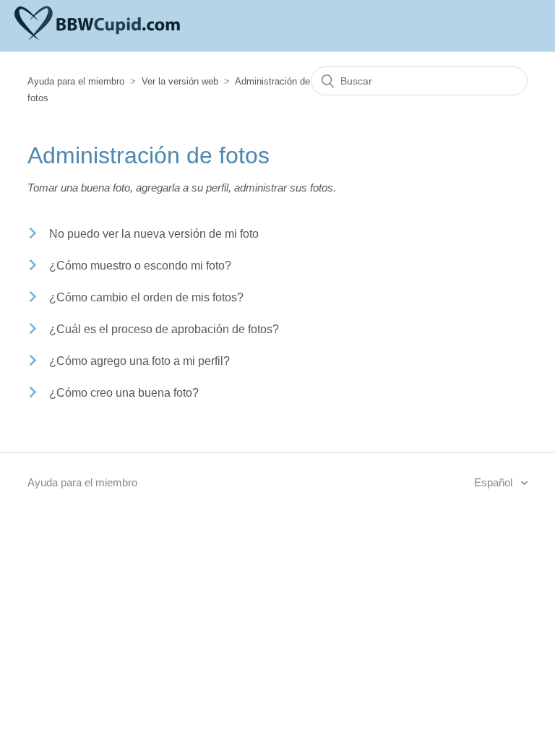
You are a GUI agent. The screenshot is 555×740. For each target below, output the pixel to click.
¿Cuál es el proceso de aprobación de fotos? (164, 329)
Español (494, 482)
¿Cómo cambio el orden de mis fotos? (146, 297)
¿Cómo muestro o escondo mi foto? (140, 265)
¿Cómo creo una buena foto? (124, 393)
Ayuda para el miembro (75, 81)
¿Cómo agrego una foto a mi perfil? (139, 361)
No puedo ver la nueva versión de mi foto (154, 234)
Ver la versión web (180, 81)
